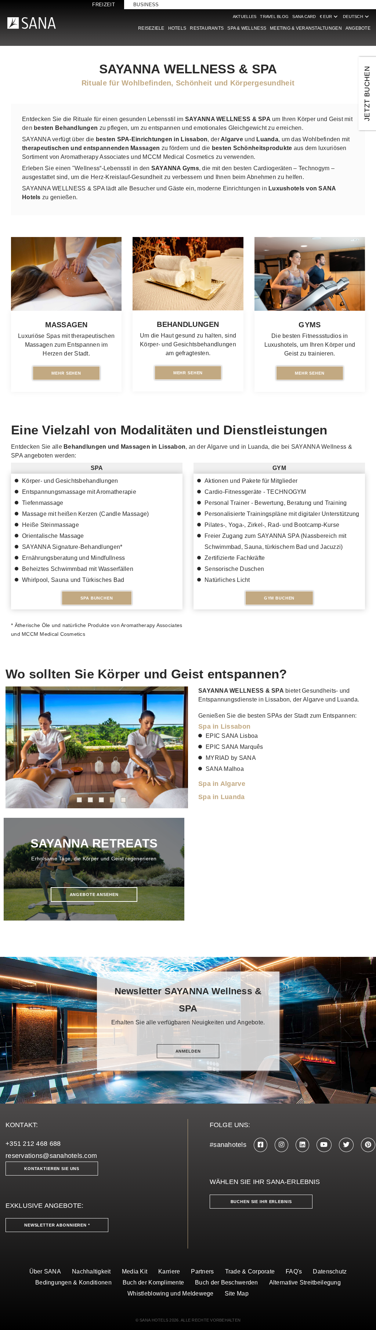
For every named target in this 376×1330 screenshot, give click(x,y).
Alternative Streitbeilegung (305, 1282)
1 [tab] (79, 799)
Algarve (231, 139)
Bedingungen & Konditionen (73, 1282)
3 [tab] (101, 799)
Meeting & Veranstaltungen (306, 28)
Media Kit (134, 1271)
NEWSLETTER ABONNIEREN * (57, 1225)
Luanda (267, 139)
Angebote (358, 28)
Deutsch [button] (356, 16)
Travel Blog (274, 16)
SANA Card (304, 16)
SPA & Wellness (246, 28)
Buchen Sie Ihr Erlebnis (261, 1201)
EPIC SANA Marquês (234, 747)
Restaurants (207, 28)
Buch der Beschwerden (226, 1282)
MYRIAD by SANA (231, 758)
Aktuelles (244, 16)
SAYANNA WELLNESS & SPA (241, 691)
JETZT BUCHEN (367, 93)
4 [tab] (112, 799)
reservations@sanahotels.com (51, 1155)
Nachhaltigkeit (91, 1271)
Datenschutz (330, 1271)
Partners (202, 1271)
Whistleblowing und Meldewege (170, 1293)
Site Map (237, 1293)
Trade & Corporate (250, 1271)
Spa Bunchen (96, 598)
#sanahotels (228, 1144)
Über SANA (45, 1271)
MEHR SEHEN (66, 373)
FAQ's (294, 1271)
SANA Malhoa (225, 769)
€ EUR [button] (329, 16)
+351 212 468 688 (33, 1143)
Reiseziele (151, 28)
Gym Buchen (279, 598)
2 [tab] (90, 799)
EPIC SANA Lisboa (232, 736)
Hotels (177, 28)
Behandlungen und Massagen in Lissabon (124, 447)
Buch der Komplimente (153, 1282)
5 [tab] (123, 799)
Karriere (169, 1271)
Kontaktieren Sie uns (51, 1168)
